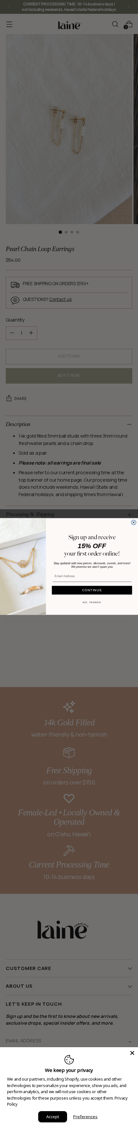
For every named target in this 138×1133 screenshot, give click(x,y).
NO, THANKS (92, 602)
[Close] (132, 1053)
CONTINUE (92, 590)
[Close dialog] (133, 522)
